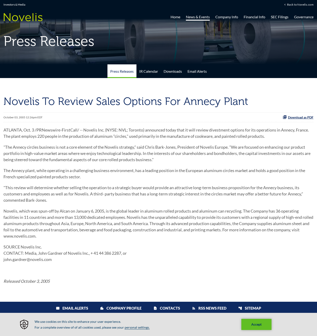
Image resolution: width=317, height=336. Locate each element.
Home (175, 17)
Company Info (226, 17)
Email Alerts (197, 71)
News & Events (198, 17)
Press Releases (122, 71)
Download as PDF (301, 117)
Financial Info (254, 17)
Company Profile (121, 308)
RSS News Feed (209, 308)
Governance (304, 17)
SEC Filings (279, 17)
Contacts (166, 308)
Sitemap (249, 308)
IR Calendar (148, 71)
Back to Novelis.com (300, 4)
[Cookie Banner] (158, 324)
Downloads (173, 71)
